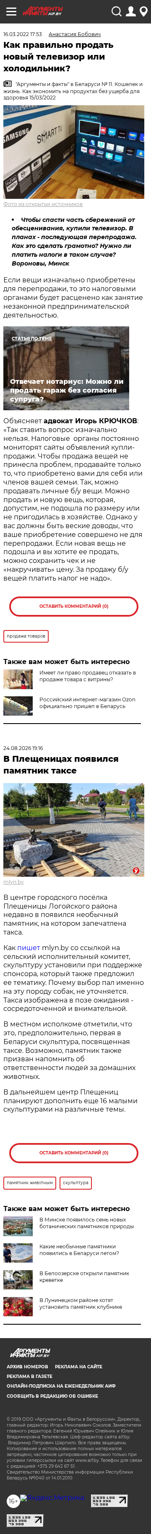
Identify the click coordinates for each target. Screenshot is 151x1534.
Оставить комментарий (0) (74, 606)
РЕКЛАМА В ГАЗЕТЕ (29, 1376)
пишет (28, 948)
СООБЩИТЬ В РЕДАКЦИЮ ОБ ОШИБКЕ (52, 1396)
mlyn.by (13, 882)
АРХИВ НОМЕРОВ (27, 1367)
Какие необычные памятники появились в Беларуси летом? (79, 1249)
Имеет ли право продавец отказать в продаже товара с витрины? (87, 675)
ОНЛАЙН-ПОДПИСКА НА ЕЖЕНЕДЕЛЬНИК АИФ (61, 1386)
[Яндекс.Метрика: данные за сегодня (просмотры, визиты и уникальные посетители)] (52, 1498)
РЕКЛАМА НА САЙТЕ (78, 1367)
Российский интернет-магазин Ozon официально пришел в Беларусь (87, 702)
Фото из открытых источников (43, 204)
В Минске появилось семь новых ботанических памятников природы (86, 1222)
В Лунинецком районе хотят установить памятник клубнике (80, 1303)
